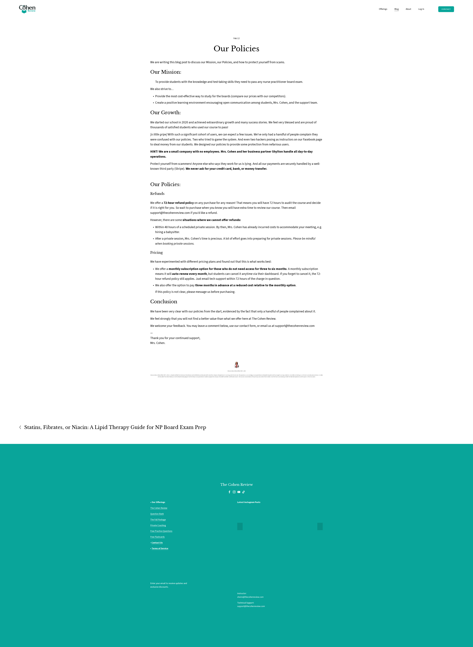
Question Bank (157, 513)
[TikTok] (243, 491)
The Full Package (158, 519)
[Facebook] (229, 491)
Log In (421, 9)
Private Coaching (158, 525)
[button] (240, 526)
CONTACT (446, 9)
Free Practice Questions (161, 531)
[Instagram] (234, 491)
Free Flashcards (157, 536)
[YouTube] (238, 491)
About (408, 9)
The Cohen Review (158, 508)
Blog (396, 9)
